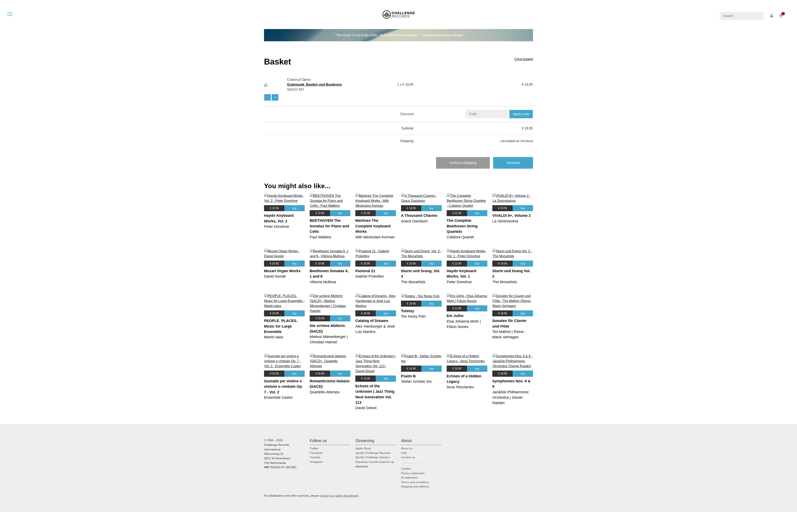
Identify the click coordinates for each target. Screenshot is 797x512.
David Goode (275, 276)
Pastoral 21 (365, 271)
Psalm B (408, 376)
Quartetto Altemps (325, 392)
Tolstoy (407, 311)
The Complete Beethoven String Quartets (462, 226)
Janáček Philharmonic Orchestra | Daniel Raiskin (510, 397)
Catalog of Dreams (371, 321)
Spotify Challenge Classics (372, 457)
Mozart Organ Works (282, 271)
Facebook (316, 453)
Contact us (408, 457)
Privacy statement (412, 473)
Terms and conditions (415, 482)
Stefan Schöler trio (416, 381)
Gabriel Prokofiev (369, 276)
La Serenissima (505, 221)
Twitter (314, 448)
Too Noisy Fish (413, 316)
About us (407, 448)
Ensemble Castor (278, 397)
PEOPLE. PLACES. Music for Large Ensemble (280, 326)
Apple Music (363, 448)
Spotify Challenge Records (372, 453)
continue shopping (463, 163)
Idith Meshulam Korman (375, 237)
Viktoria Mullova (323, 282)
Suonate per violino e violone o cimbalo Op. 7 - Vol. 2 (283, 386)
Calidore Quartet (460, 237)
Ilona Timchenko (460, 387)
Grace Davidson (414, 221)
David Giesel (365, 408)
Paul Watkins (320, 237)
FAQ (404, 453)
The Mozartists (413, 282)
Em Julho (455, 316)
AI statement (409, 477)
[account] (772, 16)
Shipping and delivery (415, 486)
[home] (399, 14)
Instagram (316, 461)
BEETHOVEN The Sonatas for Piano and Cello (329, 226)
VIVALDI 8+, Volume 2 (511, 215)
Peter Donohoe (276, 226)
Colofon (406, 468)
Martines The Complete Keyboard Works (373, 226)
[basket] (781, 16)
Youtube (315, 457)
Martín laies (273, 337)
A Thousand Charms (419, 215)
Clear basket (523, 59)
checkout (513, 163)
